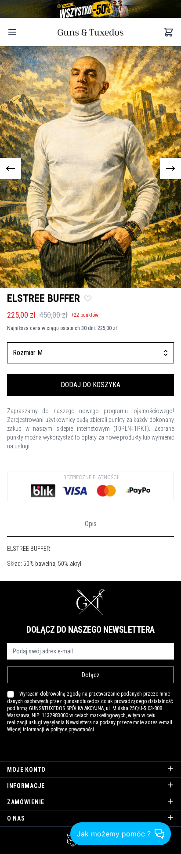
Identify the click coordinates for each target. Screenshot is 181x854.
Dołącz (91, 674)
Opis (91, 524)
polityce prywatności (72, 729)
